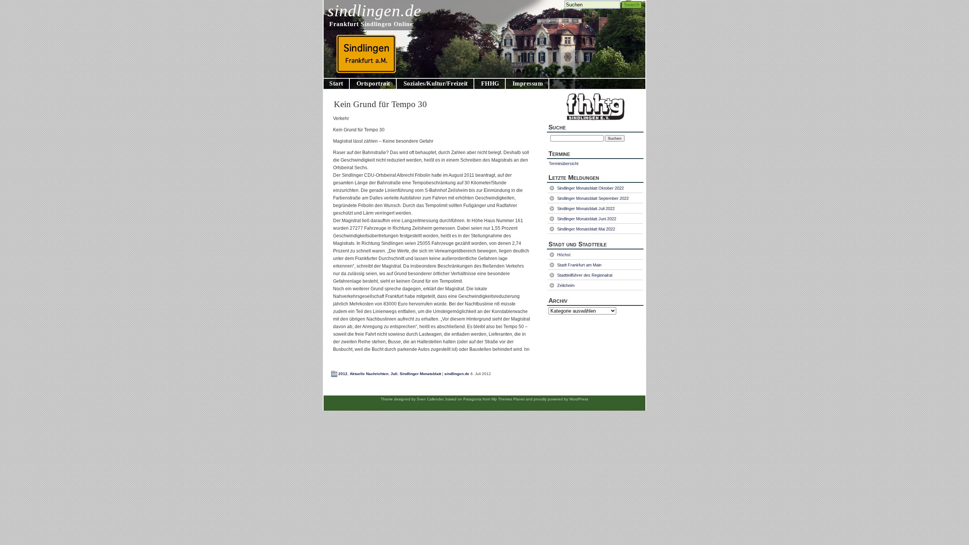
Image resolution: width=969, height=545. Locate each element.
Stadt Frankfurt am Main (579, 265)
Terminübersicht (563, 163)
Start (336, 83)
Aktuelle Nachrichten (369, 374)
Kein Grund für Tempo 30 (380, 104)
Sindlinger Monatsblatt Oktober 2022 (590, 188)
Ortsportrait (373, 83)
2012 (342, 374)
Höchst (563, 254)
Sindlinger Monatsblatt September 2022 (593, 198)
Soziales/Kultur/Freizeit (435, 83)
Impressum (528, 83)
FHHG (490, 83)
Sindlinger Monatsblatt (420, 374)
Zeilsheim (566, 285)
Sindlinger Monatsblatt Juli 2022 (586, 208)
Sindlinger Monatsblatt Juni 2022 (586, 218)
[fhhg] (595, 121)
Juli (394, 374)
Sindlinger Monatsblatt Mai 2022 (586, 229)
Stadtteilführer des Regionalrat (584, 275)
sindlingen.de (374, 11)
